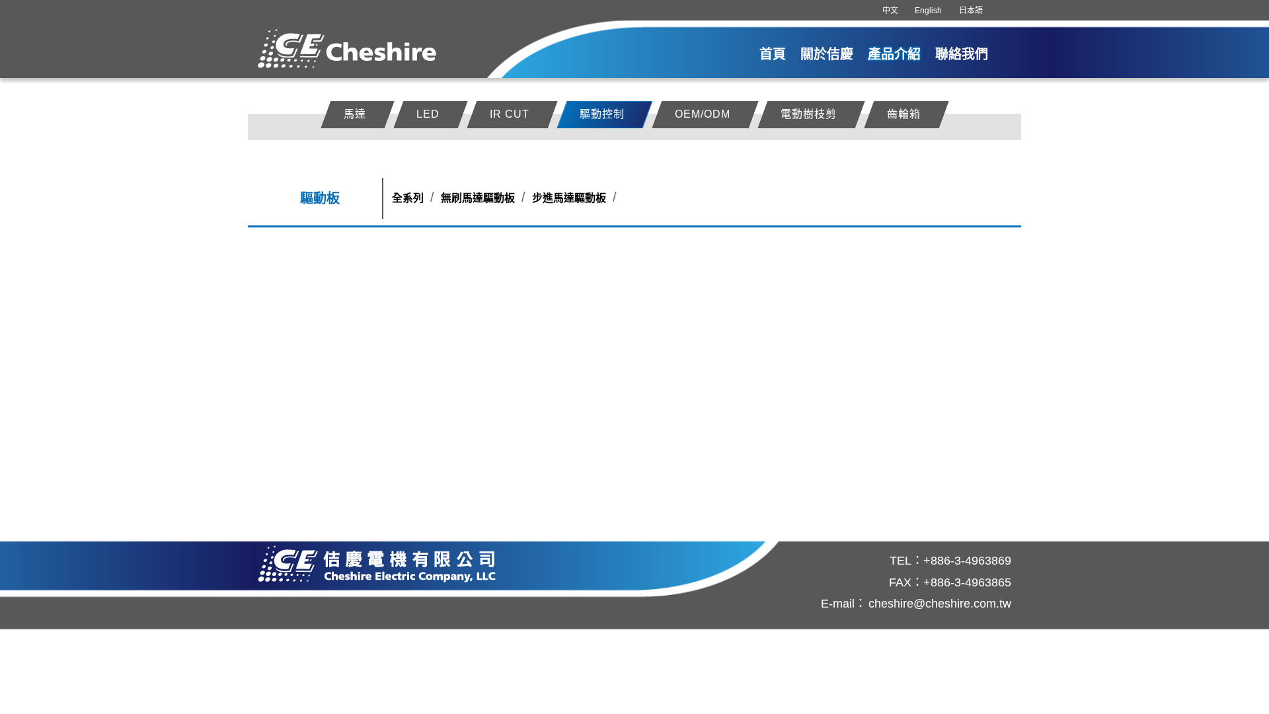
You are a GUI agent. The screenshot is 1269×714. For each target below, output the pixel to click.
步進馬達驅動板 (569, 198)
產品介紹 (894, 54)
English (928, 10)
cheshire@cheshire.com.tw (939, 603)
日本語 (971, 10)
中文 (890, 10)
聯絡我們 (961, 54)
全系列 (408, 198)
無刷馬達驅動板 (478, 198)
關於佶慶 (826, 54)
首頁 (772, 54)
